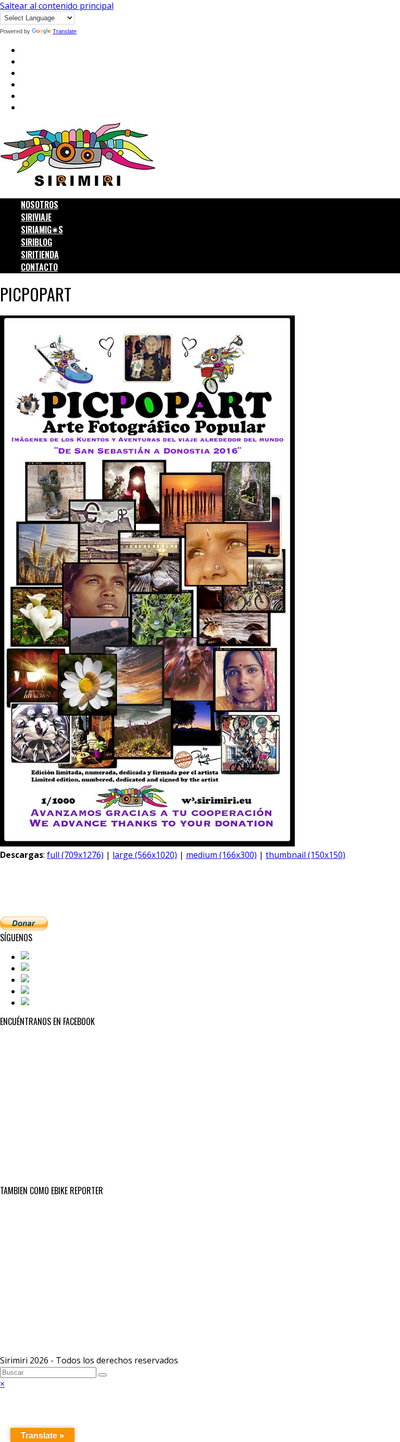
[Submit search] (102, 1374)
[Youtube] (42, 991)
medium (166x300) (221, 855)
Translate (65, 31)
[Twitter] (39, 968)
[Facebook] (44, 957)
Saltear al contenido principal (57, 5)
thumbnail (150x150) (305, 855)
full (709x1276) (75, 855)
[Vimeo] (37, 1002)
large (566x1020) (145, 855)
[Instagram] (45, 979)
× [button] (2, 1383)
